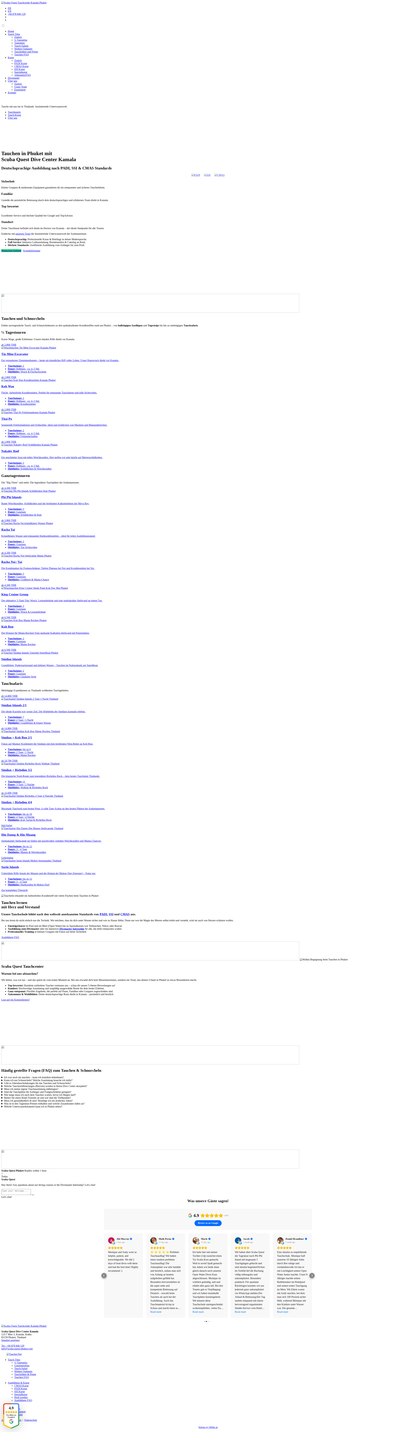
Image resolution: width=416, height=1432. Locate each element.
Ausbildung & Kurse (18, 1382)
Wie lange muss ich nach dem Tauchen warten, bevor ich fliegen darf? (40, 1094)
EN (9, 11)
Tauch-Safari (20, 1368)
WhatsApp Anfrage (11, 250)
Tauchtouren (14, 112)
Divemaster (14, 78)
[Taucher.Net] (14, 1354)
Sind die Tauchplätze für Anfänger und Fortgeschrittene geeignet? (37, 1092)
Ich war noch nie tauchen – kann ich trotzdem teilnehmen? (34, 1077)
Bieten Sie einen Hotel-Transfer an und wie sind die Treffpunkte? (37, 1097)
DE (9, 8)
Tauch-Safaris (21, 45)
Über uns (12, 81)
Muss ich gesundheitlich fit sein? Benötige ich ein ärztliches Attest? (38, 1100)
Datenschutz (30, 1420)
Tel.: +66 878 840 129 (12, 1345)
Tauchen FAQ (21, 54)
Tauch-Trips (14, 1359)
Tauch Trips (14, 34)
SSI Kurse (19, 69)
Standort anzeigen (10, 1340)
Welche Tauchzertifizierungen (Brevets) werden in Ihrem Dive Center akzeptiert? (45, 1086)
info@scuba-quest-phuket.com (17, 1348)
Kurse (11, 57)
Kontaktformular (31, 250)
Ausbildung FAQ (10, 937)
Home (11, 31)
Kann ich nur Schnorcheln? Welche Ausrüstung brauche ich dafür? (38, 1080)
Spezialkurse (20, 72)
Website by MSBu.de (208, 1427)
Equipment (20, 89)
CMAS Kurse (21, 66)
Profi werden (21, 1397)
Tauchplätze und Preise (26, 51)
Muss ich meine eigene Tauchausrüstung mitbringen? (31, 1089)
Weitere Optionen (23, 48)
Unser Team (20, 86)
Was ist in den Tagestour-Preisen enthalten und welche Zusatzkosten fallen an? (44, 1103)
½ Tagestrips (20, 40)
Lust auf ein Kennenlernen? (15, 999)
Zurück (18, 37)
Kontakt (12, 92)
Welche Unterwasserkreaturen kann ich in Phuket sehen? (33, 1106)
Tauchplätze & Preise (25, 1374)
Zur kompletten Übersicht (14, 890)
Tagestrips (19, 43)
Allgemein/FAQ (22, 75)
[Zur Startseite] (23, 2)
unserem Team (22, 233)
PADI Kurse (20, 63)
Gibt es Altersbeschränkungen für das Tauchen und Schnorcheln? (37, 1083)
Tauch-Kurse (14, 115)
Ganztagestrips (21, 1365)
